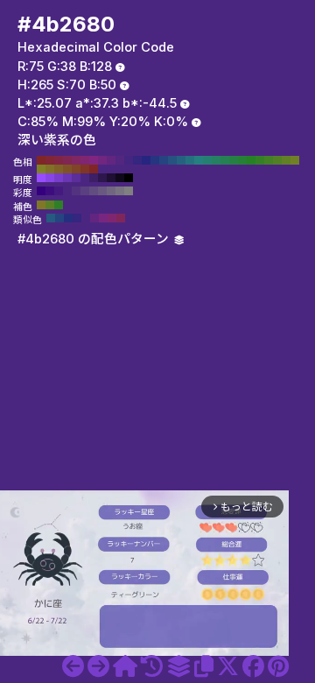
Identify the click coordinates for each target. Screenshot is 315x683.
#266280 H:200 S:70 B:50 (181, 160)
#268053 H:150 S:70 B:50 (224, 160)
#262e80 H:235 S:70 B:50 (68, 218)
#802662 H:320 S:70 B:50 (76, 160)
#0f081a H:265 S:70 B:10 (120, 177)
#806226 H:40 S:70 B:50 (58, 169)
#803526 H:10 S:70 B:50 (84, 169)
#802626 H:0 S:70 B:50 (93, 169)
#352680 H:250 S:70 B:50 (137, 160)
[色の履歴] (152, 666)
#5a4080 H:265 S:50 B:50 (84, 191)
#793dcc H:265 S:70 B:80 (58, 177)
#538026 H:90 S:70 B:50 (277, 160)
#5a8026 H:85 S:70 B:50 (50, 205)
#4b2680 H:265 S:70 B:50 (84, 177)
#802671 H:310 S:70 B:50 (84, 160)
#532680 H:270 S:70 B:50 (120, 160)
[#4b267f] (73, 666)
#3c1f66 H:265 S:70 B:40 (93, 177)
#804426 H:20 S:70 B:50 (76, 169)
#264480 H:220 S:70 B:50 (163, 160)
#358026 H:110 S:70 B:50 (260, 160)
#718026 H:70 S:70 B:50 (294, 160)
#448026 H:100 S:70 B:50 (268, 160)
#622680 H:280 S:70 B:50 (111, 160)
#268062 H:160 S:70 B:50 (216, 160)
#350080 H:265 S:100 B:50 (41, 191)
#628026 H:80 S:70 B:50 (286, 160)
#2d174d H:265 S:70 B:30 (102, 177)
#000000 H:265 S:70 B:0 (128, 177)
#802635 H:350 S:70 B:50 (50, 160)
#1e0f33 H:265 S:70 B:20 (111, 177)
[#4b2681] (98, 666)
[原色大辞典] (125, 666)
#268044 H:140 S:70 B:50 (233, 160)
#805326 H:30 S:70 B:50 (67, 169)
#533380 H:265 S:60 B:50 (76, 191)
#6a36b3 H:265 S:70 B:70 (67, 177)
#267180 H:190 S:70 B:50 (190, 160)
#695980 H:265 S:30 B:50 (102, 191)
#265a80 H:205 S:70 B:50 (50, 218)
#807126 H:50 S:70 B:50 (50, 169)
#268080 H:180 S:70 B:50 (198, 160)
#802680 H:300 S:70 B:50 (93, 160)
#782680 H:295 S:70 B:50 (103, 218)
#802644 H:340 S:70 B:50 (58, 160)
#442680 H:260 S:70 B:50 (128, 160)
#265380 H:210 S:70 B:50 (172, 160)
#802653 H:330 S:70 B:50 (67, 160)
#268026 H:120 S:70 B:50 (251, 160)
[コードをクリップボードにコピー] (204, 666)
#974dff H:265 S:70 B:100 (41, 177)
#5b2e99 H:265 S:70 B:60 (76, 177)
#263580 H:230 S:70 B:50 (154, 160)
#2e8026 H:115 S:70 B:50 (58, 205)
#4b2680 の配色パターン (95, 239)
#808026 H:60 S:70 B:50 (41, 169)
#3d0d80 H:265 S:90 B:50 (50, 191)
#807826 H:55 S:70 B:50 (41, 205)
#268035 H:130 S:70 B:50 (242, 160)
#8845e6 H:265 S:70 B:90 (50, 177)
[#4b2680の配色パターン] (178, 666)
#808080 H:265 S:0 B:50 (128, 191)
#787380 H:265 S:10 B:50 (120, 191)
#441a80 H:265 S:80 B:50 (58, 191)
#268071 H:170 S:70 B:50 (207, 160)
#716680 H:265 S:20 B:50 (111, 191)
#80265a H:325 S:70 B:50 (120, 218)
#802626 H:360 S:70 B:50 (41, 160)
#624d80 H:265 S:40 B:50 (93, 191)
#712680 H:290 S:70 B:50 (102, 160)
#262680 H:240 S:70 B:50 (146, 160)
